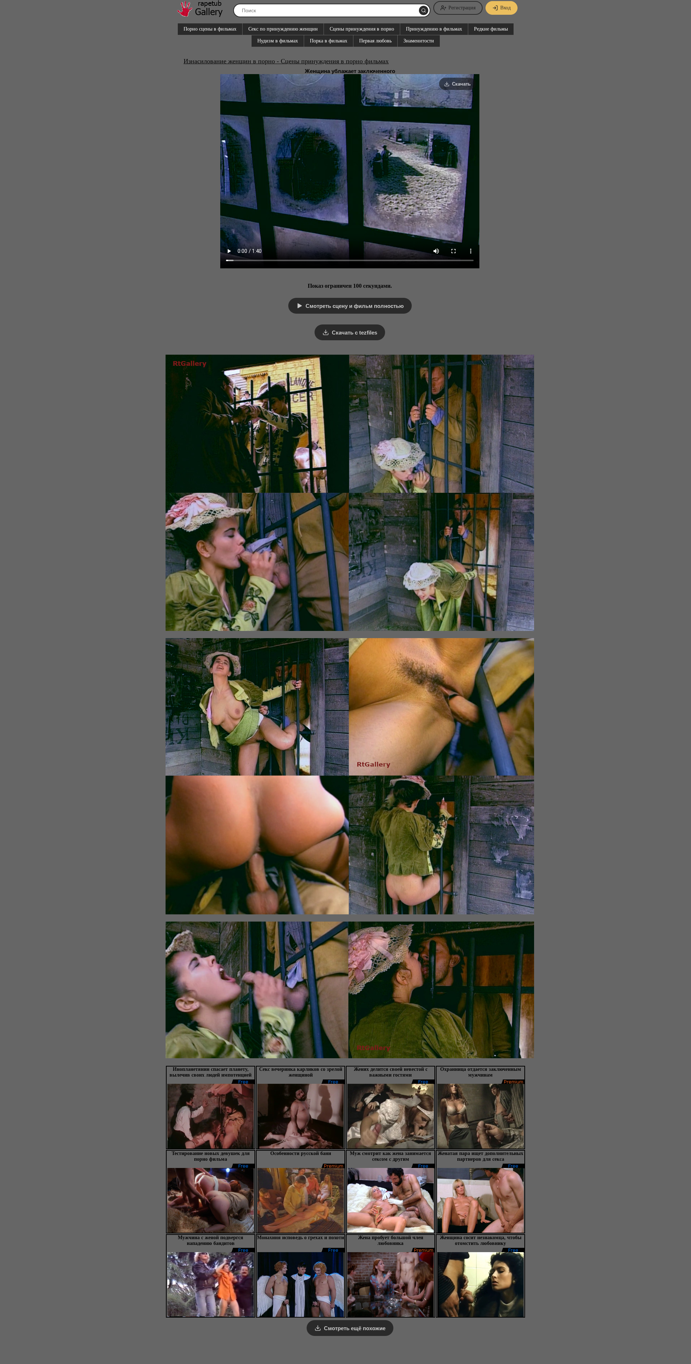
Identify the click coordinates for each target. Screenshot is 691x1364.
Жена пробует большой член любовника (390, 1240)
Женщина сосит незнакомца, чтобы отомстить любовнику (480, 1240)
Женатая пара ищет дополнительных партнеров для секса (480, 1156)
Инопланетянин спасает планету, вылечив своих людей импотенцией (211, 1072)
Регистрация (461, 7)
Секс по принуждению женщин (283, 29)
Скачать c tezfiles (354, 332)
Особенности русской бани (300, 1153)
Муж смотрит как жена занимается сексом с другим (390, 1156)
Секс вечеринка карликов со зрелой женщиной (300, 1072)
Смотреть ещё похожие (354, 1328)
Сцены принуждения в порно (362, 29)
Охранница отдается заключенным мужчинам (480, 1072)
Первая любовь (375, 41)
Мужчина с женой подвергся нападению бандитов (210, 1240)
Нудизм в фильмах (277, 41)
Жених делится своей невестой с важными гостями (391, 1072)
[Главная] (203, 14)
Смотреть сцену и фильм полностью (355, 306)
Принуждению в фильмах (434, 29)
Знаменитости (418, 41)
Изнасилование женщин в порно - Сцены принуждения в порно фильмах (286, 61)
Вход (505, 7)
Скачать (461, 84)
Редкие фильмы (491, 29)
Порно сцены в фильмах (210, 29)
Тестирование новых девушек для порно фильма (211, 1156)
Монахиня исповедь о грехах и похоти (300, 1237)
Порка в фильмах (328, 41)
